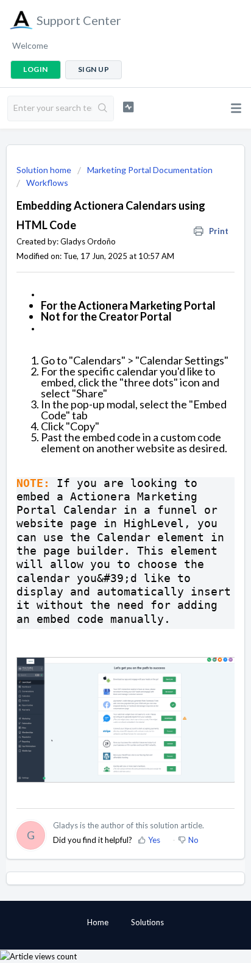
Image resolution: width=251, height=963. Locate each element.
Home (97, 922)
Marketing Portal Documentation (150, 170)
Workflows (47, 182)
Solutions (147, 922)
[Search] (102, 108)
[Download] (103, 479)
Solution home (44, 170)
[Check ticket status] (128, 107)
